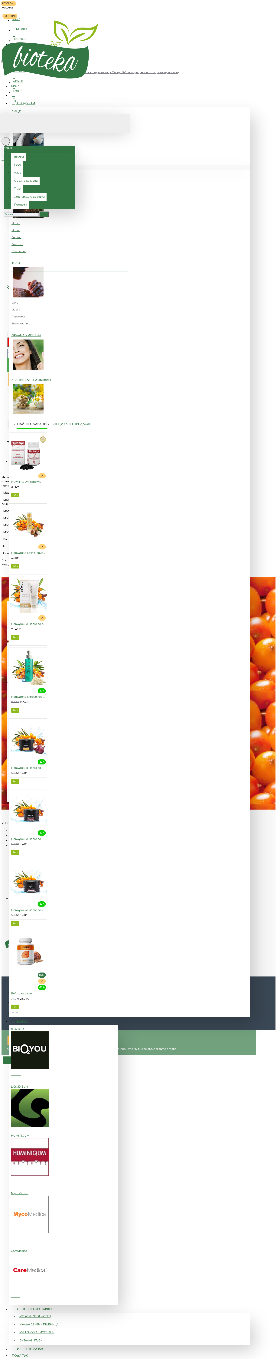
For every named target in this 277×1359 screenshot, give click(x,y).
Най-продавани (32, 424)
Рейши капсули (21, 993)
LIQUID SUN (19, 1086)
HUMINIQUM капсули (26, 481)
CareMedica (19, 1250)
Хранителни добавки (31, 380)
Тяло (15, 263)
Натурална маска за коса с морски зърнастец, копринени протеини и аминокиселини (29, 910)
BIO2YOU (17, 1029)
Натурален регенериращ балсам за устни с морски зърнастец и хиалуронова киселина (29, 552)
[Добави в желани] (13, 499)
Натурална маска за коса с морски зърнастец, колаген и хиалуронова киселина (29, 838)
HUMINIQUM (20, 1135)
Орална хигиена (26, 335)
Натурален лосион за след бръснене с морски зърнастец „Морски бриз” (29, 696)
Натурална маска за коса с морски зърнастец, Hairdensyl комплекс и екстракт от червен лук (29, 768)
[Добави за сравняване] (17, 500)
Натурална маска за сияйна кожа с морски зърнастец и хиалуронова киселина (29, 623)
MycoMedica (19, 1193)
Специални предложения (75, 424)
